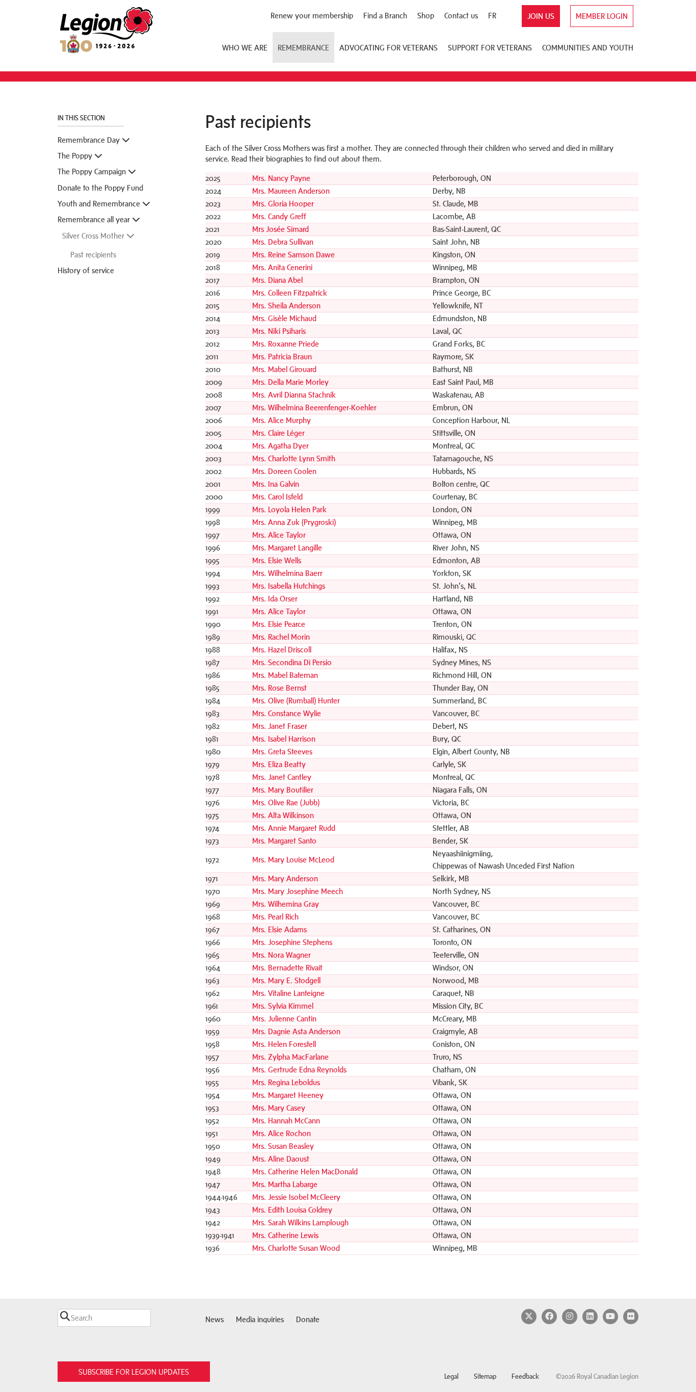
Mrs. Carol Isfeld (277, 496)
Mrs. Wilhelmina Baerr (287, 573)
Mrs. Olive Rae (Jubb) (285, 802)
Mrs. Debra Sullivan (282, 242)
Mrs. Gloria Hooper (283, 203)
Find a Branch (385, 15)
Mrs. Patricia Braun (282, 356)
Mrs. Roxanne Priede (285, 343)
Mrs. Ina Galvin (275, 484)
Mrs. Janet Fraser (279, 726)
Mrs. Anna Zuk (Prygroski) (294, 522)
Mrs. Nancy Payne (281, 178)
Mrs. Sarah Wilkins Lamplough (300, 1222)
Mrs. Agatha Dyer (280, 445)
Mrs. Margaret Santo (284, 840)
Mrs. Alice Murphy (281, 420)
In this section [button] (82, 118)
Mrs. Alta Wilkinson (283, 815)
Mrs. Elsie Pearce (278, 624)
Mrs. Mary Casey (278, 1108)
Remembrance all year (95, 219)
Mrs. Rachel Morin (281, 637)
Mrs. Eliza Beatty (279, 764)
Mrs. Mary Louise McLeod (293, 859)
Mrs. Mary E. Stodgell (286, 980)
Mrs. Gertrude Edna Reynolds (299, 1069)
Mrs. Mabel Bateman (285, 675)
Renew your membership (312, 15)
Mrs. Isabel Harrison (283, 738)
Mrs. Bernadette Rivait (287, 967)
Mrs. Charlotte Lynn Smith (293, 458)
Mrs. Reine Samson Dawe (293, 254)
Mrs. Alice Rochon (281, 1133)
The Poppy (76, 155)
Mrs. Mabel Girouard (284, 369)
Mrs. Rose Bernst (279, 688)
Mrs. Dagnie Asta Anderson (296, 1031)
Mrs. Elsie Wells (276, 560)
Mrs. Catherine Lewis (285, 1235)
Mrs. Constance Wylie (286, 713)
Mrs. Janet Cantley (281, 777)
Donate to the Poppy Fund (100, 187)
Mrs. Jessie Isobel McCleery (296, 1197)
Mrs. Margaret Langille (287, 547)
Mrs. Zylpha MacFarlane (290, 1057)
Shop (425, 15)
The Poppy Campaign (93, 171)
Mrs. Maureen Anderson (291, 191)
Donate (307, 1319)
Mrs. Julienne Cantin (284, 1018)
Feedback (525, 1376)
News (214, 1319)
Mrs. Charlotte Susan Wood (296, 1248)
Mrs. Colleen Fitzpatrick (289, 292)
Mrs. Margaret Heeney (288, 1095)
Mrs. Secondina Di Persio (292, 662)
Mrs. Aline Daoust (280, 1158)
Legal (451, 1376)
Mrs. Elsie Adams (279, 929)
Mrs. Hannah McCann (286, 1120)
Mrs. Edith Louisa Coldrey (292, 1209)
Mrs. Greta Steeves (282, 751)
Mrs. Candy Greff (279, 216)
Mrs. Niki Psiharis (279, 331)
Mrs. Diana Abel (277, 280)
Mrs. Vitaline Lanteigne (288, 993)
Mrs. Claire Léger (278, 433)
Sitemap (485, 1376)
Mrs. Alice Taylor (279, 535)
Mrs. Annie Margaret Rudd (293, 828)
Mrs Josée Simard (280, 229)
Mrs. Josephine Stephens (292, 942)
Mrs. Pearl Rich (275, 916)
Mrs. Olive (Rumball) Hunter (296, 700)
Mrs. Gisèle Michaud (284, 318)
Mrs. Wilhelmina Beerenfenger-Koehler (314, 407)
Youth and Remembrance (100, 203)
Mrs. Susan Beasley (283, 1146)
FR (492, 15)
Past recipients (93, 254)
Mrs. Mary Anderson (285, 878)
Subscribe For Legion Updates (133, 1372)
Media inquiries (260, 1319)
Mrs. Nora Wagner (281, 955)
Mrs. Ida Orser (275, 598)
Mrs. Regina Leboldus (286, 1082)
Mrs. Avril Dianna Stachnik (294, 394)
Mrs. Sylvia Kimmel (282, 1006)
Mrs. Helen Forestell (284, 1044)
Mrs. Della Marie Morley (290, 382)
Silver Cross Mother (94, 235)
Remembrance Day (90, 140)
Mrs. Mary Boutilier (282, 789)
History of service (86, 270)
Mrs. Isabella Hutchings (288, 586)
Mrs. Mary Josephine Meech (297, 891)
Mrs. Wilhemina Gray (285, 904)
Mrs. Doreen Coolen (284, 471)
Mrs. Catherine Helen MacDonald (306, 1171)
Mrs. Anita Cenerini (282, 267)
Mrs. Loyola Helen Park (289, 509)
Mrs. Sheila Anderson (286, 305)
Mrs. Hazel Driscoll (281, 649)
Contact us (461, 15)
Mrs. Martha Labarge (284, 1184)
